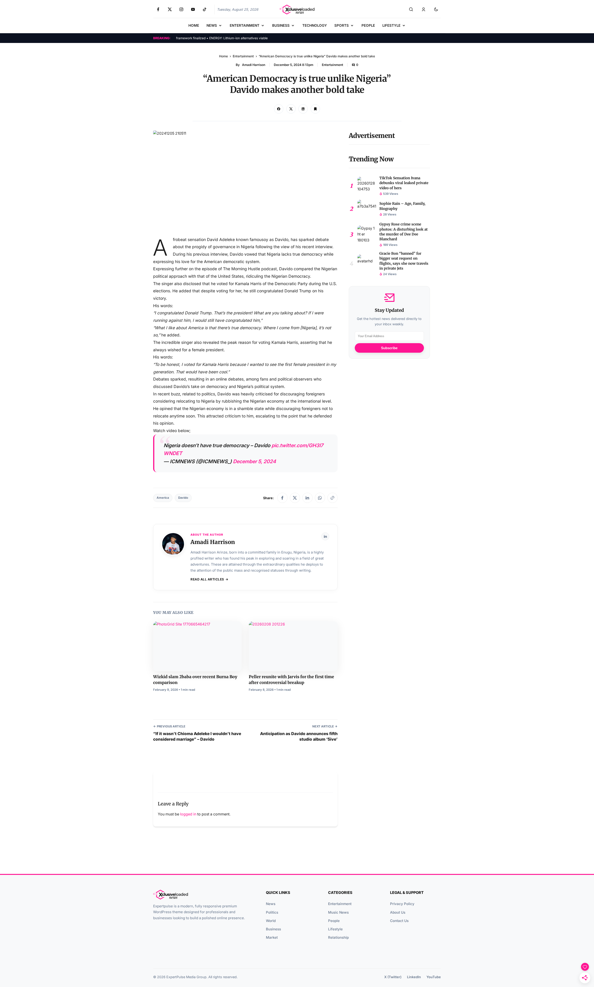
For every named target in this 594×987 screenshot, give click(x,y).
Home (223, 56)
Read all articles (207, 579)
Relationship (338, 937)
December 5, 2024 (254, 461)
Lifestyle (335, 929)
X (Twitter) (392, 977)
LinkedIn (414, 977)
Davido (183, 497)
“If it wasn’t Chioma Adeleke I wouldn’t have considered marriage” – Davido (197, 736)
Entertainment (243, 56)
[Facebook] (282, 498)
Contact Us (399, 921)
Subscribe (389, 348)
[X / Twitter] (295, 498)
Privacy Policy (402, 904)
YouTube (433, 977)
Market (272, 937)
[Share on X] (291, 109)
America (163, 497)
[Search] (411, 9)
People (334, 921)
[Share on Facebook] (278, 109)
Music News (338, 912)
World (271, 921)
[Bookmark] (315, 109)
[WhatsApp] (320, 498)
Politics (272, 912)
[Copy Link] (303, 109)
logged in (188, 814)
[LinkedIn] (307, 498)
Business (273, 929)
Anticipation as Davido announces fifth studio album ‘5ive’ (298, 736)
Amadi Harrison (253, 65)
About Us (397, 912)
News (270, 904)
